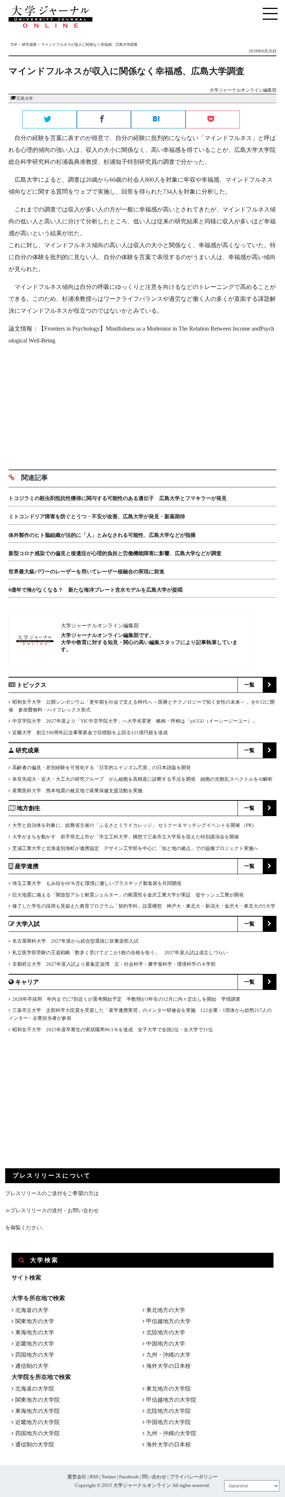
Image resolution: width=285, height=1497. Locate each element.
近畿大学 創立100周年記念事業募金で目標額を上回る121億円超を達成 (90, 732)
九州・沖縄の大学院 (171, 1433)
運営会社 (76, 1477)
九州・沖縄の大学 (168, 1355)
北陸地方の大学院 (168, 1411)
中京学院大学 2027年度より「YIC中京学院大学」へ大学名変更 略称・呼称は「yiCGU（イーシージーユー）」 (134, 721)
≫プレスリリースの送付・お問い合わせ (52, 1210)
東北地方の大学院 (168, 1389)
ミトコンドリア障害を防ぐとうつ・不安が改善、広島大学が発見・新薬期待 (97, 516)
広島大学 (25, 98)
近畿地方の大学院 (37, 1422)
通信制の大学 (32, 1366)
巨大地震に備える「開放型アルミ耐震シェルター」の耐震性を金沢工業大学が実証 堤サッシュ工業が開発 (128, 895)
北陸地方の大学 (165, 1332)
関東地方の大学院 (37, 1400)
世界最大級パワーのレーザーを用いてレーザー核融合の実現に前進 (86, 571)
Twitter (109, 1477)
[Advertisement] (142, 405)
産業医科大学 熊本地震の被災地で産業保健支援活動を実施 (77, 790)
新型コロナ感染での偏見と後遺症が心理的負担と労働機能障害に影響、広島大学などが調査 (115, 553)
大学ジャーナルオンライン (142, 1485)
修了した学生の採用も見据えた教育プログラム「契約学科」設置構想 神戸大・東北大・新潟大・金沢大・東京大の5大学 (143, 906)
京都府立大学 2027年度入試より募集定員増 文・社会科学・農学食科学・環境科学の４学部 (114, 964)
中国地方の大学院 (168, 1422)
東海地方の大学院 (37, 1411)
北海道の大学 (32, 1310)
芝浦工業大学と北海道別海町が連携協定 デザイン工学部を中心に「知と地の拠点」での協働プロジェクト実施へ (135, 848)
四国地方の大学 (34, 1355)
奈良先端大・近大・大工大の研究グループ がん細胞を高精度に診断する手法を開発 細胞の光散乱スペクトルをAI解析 (142, 779)
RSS (94, 1477)
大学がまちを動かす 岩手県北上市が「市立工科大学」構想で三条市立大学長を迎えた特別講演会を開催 (125, 837)
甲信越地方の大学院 (171, 1400)
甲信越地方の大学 (168, 1321)
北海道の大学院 (34, 1389)
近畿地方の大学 (34, 1344)
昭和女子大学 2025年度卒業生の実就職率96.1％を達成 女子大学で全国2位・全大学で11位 (112, 1029)
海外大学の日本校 (168, 1366)
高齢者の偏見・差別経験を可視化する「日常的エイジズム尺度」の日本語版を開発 (101, 767)
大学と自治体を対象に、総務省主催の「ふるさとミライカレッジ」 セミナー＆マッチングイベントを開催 (126, 825)
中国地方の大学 (165, 1344)
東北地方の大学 (165, 1310)
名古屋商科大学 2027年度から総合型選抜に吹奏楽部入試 (75, 941)
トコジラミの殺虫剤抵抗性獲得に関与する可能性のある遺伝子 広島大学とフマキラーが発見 (118, 498)
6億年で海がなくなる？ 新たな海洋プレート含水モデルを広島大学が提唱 (96, 590)
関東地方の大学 (34, 1321)
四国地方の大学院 (37, 1433)
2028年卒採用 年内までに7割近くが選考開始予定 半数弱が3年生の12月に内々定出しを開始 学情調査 (126, 999)
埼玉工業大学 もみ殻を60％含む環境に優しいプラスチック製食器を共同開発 (96, 883)
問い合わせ (154, 1477)
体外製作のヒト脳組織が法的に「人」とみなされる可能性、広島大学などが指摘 (102, 535)
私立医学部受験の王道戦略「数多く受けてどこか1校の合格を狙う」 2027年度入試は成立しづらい (120, 952)
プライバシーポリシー (194, 1477)
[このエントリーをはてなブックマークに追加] (158, 120)
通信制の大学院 (34, 1444)
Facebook (129, 1477)
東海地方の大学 (34, 1332)
